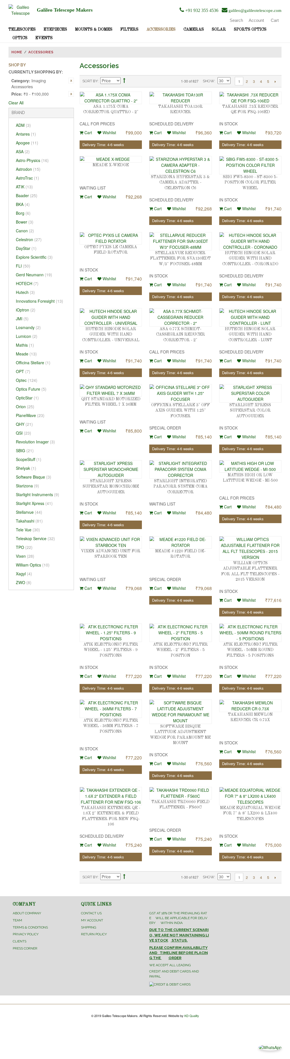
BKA (23, 204)
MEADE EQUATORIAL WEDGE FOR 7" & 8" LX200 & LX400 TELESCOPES (250, 813)
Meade (26, 354)
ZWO (23, 582)
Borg (23, 213)
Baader (26, 195)
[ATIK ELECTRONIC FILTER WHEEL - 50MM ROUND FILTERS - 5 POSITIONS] (250, 633)
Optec (26, 380)
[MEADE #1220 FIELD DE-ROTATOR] (180, 542)
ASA (23, 151)
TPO (24, 547)
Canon (25, 230)
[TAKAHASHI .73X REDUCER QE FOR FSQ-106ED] (250, 98)
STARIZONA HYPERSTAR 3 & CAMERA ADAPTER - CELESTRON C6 (180, 182)
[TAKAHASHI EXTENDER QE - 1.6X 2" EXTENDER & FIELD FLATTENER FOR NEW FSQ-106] (111, 796)
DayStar (26, 248)
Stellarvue (29, 512)
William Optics (33, 565)
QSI (23, 433)
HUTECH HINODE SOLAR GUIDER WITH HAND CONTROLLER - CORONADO (250, 258)
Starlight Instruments (37, 494)
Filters (129, 29)
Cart (87, 132)
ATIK (24, 187)
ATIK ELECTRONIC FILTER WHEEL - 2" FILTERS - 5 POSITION (180, 650)
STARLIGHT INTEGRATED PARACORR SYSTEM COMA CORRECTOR (180, 486)
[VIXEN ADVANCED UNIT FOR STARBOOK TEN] (111, 542)
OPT (23, 371)
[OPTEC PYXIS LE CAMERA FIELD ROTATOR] (111, 238)
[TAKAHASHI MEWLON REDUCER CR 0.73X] (250, 706)
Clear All (16, 103)
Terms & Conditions (30, 927)
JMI (22, 318)
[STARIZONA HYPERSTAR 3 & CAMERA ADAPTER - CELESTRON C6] (180, 165)
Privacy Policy (26, 934)
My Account (92, 920)
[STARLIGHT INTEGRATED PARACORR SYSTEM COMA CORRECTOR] (180, 469)
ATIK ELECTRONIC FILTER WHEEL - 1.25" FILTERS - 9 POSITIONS (110, 650)
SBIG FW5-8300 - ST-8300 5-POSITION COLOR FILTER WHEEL (250, 182)
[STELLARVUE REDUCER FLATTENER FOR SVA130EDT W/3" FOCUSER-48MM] (180, 241)
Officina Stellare (33, 362)
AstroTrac (27, 178)
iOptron (25, 310)
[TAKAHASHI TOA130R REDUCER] (180, 98)
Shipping (88, 927)
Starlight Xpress (34, 503)
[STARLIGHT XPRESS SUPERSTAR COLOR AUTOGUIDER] (250, 393)
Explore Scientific (34, 257)
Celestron (29, 239)
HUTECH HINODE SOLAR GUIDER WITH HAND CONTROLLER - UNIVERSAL (110, 334)
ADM (23, 125)
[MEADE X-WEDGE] (111, 159)
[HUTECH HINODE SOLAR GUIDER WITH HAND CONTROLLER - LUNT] (250, 317)
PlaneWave (30, 415)
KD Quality (191, 1015)
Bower (24, 222)
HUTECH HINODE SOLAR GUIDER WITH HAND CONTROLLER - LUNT (250, 334)
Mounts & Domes (93, 29)
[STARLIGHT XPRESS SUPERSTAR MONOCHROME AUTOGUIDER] (111, 469)
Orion (25, 406)
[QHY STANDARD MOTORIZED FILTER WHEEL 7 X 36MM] (111, 390)
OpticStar (27, 398)
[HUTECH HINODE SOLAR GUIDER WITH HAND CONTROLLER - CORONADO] (250, 241)
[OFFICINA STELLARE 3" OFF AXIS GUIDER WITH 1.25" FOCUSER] (180, 393)
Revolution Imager (35, 442)
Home (16, 52)
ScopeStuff (28, 459)
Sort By (90, 81)
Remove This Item (71, 80)
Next (275, 81)
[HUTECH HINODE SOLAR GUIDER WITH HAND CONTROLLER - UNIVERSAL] (111, 317)
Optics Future (31, 389)
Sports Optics (250, 29)
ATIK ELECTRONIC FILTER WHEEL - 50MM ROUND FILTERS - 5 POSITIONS (250, 650)
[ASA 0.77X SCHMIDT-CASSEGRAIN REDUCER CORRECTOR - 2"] (180, 317)
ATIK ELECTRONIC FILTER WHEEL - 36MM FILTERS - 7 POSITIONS (110, 726)
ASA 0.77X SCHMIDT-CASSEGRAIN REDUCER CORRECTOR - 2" (180, 334)
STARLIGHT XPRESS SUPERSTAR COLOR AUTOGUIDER (250, 410)
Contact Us (91, 913)
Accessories (161, 29)
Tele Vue (28, 529)
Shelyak (26, 468)
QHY (24, 424)
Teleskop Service (35, 538)
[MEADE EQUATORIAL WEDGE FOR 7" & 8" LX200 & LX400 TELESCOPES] (250, 796)
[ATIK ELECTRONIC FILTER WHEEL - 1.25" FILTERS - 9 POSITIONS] (111, 633)
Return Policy (94, 934)
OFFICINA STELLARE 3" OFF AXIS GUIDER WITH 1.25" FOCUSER (180, 410)
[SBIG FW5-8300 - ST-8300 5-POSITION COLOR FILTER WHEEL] (250, 165)
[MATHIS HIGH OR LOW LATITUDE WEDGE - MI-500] (250, 466)
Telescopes (22, 29)
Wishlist (108, 132)
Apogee (27, 143)
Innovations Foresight (39, 301)
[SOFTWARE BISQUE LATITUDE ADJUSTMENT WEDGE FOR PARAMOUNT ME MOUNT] (180, 712)
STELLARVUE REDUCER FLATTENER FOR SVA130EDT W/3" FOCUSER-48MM (180, 258)
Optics (19, 38)
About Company (27, 913)
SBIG (25, 450)
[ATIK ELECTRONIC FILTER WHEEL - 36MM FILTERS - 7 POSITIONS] (111, 709)
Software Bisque (33, 477)
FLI (23, 266)
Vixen (25, 556)
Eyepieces (55, 29)
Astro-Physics (32, 160)
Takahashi (29, 521)
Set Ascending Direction (124, 81)
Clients (19, 941)
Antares (26, 134)
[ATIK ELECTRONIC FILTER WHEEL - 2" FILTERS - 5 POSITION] (180, 633)
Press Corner (25, 948)
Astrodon (28, 169)
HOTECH (27, 283)
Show (208, 81)
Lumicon (26, 336)
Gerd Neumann (34, 274)
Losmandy (28, 327)
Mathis (25, 345)
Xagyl (24, 573)
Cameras (194, 29)
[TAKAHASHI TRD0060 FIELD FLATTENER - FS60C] (180, 793)
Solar (219, 29)
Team (17, 920)
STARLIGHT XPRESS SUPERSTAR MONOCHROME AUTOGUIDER (111, 486)
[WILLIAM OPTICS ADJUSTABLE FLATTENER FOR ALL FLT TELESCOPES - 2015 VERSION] (250, 548)
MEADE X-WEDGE (111, 165)
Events (44, 38)
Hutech (25, 292)
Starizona (27, 486)
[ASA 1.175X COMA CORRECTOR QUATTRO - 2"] (111, 98)
